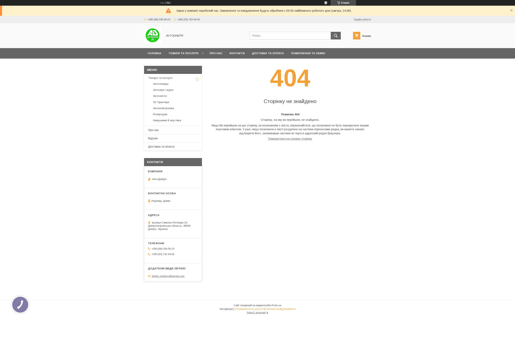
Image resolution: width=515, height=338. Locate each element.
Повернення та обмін (308, 53)
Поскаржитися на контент (249, 309)
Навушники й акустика (167, 120)
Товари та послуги (183, 53)
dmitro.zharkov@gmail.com (168, 276)
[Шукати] (336, 35)
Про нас (216, 53)
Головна (154, 53)
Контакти (237, 53)
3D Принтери (161, 102)
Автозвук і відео (163, 89)
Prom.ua (276, 305)
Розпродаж (160, 114)
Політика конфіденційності (280, 309)
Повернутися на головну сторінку (290, 138)
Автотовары (160, 83)
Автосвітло (160, 95)
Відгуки (153, 138)
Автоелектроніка (163, 108)
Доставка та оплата (268, 53)
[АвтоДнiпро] (152, 42)
